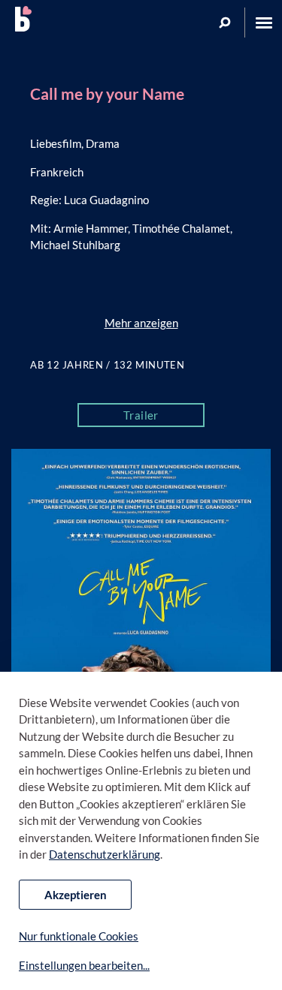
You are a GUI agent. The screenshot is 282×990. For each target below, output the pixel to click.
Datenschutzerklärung (104, 854)
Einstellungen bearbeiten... (84, 965)
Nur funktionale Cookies (78, 936)
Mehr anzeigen (141, 322)
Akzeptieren (75, 894)
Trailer (141, 415)
